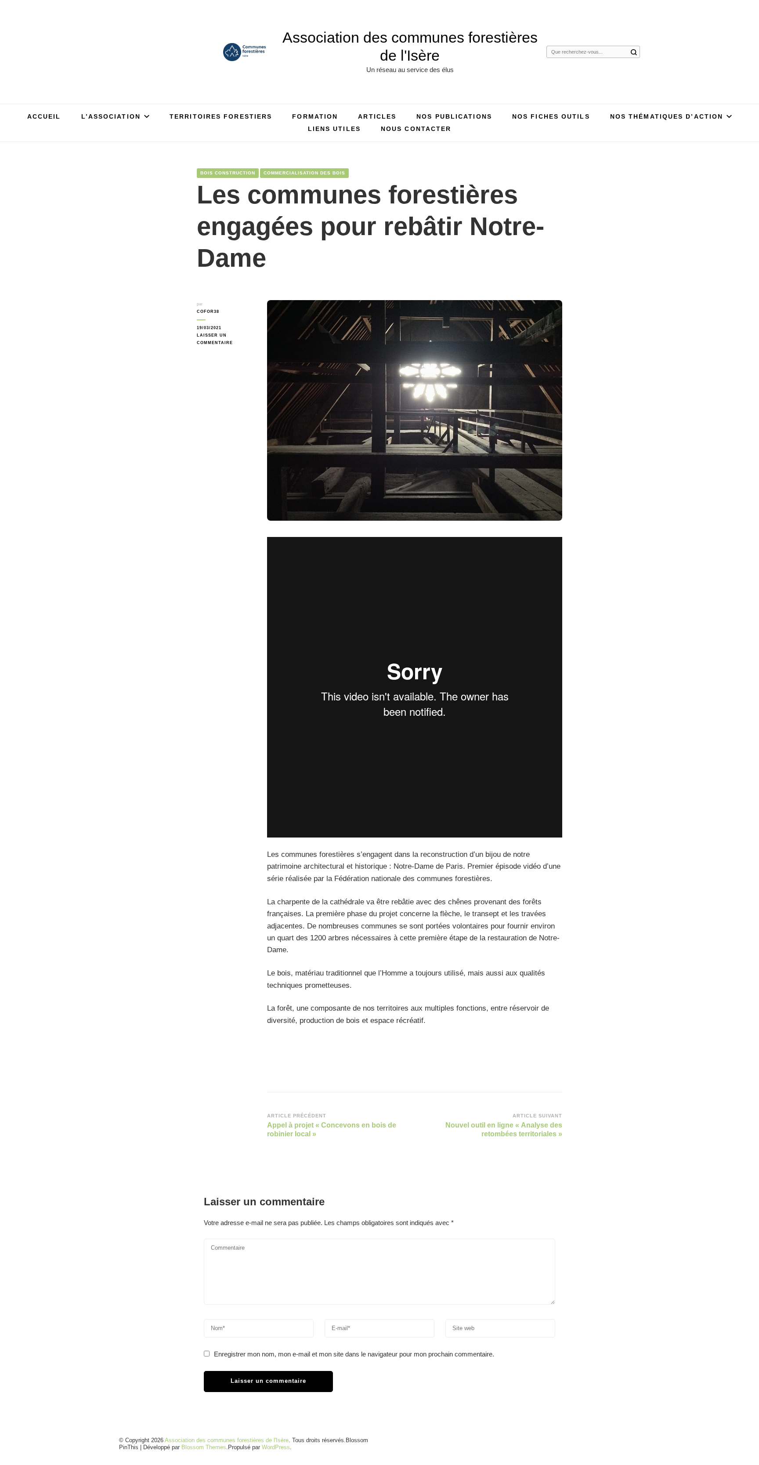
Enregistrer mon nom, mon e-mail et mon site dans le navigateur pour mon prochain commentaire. (354, 1354)
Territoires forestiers (221, 116)
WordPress (276, 1447)
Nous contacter (416, 128)
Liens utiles (334, 128)
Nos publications (454, 116)
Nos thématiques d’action (666, 116)
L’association (111, 116)
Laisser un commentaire (225, 339)
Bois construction (227, 172)
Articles (377, 116)
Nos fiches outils (551, 116)
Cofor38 (208, 311)
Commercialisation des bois (304, 172)
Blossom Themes (203, 1447)
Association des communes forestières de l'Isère (227, 1440)
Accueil (44, 116)
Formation (315, 116)
